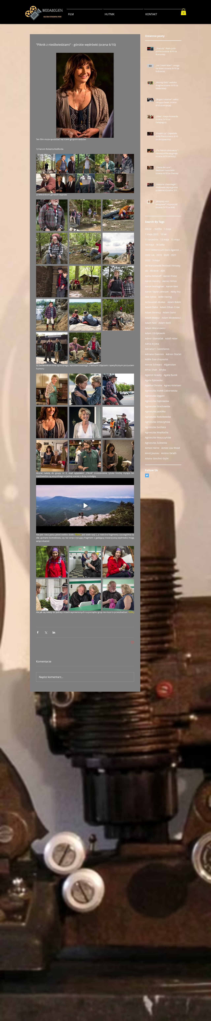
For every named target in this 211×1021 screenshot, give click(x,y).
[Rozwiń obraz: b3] (85, 314)
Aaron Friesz (170, 276)
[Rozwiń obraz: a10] (124, 163)
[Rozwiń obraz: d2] (85, 561)
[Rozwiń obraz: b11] (52, 248)
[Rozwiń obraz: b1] (118, 281)
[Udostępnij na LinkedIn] (53, 632)
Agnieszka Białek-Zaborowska (161, 390)
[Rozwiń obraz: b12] (118, 215)
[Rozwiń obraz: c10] (52, 422)
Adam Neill (165, 322)
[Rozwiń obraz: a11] (46, 183)
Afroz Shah (151, 369)
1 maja (167, 229)
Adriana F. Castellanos (157, 348)
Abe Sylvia (150, 296)
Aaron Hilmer (169, 281)
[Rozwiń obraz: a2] (85, 163)
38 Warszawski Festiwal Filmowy (162, 265)
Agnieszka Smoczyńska (157, 421)
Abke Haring (165, 296)
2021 (173, 255)
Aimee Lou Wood (170, 447)
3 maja (156, 260)
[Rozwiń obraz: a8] (46, 163)
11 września (151, 239)
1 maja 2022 (151, 234)
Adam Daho (151, 307)
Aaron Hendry (152, 281)
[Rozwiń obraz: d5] (52, 595)
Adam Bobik (174, 302)
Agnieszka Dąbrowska (157, 401)
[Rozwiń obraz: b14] (52, 215)
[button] (183, 11)
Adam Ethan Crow (170, 307)
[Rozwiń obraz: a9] (65, 183)
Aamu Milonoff (153, 276)
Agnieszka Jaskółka (155, 411)
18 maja (149, 244)
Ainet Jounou (152, 453)
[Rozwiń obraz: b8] (52, 281)
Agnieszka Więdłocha (156, 432)
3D (146, 270)
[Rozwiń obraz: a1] (104, 163)
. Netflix (157, 229)
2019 (159, 255)
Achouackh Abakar (155, 302)
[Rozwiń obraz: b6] (85, 348)
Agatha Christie (153, 385)
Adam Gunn (169, 312)
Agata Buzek (170, 375)
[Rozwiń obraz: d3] (52, 561)
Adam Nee (151, 322)
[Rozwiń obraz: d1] (118, 561)
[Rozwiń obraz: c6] (85, 389)
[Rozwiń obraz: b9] (118, 248)
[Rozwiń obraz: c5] (118, 455)
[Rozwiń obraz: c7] (118, 389)
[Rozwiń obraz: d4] (85, 595)
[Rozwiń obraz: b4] (52, 348)
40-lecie (154, 270)
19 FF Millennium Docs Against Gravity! (163, 249)
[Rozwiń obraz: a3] (104, 183)
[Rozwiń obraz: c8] (52, 389)
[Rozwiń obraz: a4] (124, 183)
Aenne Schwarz (153, 364)
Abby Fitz (176, 291)
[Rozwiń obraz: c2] (52, 455)
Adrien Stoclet (173, 354)
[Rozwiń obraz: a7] (65, 163)
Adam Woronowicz (155, 328)
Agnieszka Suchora (155, 427)
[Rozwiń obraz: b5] (118, 314)
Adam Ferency (153, 312)
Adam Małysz (152, 317)
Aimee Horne (152, 447)
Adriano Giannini (154, 354)
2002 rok (149, 255)
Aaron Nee (172, 286)
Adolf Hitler (171, 338)
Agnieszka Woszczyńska (158, 437)
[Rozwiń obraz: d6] (118, 595)
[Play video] (85, 505)
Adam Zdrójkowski (155, 333)
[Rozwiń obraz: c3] (118, 422)
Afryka (162, 369)
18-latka (160, 244)
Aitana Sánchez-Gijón (157, 458)
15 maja (175, 239)
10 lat (163, 234)
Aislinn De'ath (168, 453)
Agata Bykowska (154, 380)
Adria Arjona (152, 343)
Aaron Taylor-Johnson (157, 291)
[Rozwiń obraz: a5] (85, 183)
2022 (147, 260)
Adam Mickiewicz (171, 317)
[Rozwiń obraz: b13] (85, 215)
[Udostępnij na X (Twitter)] (45, 632)
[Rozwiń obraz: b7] (85, 281)
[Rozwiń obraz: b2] (52, 314)
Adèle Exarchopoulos (156, 359)
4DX (163, 270)
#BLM (148, 229)
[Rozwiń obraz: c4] (85, 455)
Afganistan (170, 364)
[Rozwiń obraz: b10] (85, 248)
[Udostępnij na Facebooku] (37, 632)
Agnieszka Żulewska (156, 442)
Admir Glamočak (154, 338)
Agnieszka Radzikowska (158, 416)
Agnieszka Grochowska (157, 406)
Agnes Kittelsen (172, 385)
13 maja (164, 239)
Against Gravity (153, 375)
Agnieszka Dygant (155, 395)
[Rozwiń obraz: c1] (85, 422)
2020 (166, 255)
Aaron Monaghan (154, 286)
